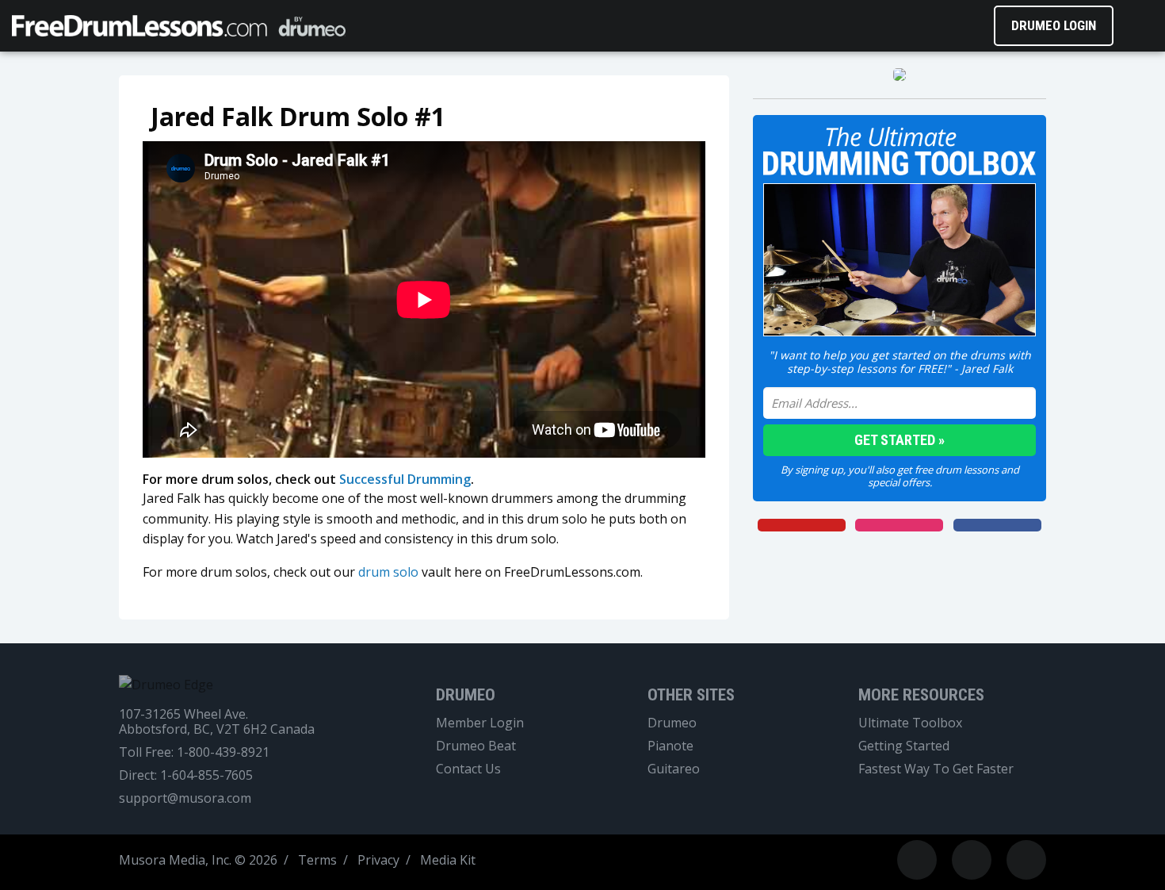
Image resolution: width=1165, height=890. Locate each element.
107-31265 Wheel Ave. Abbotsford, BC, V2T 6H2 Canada (217, 722)
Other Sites (691, 694)
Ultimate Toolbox (910, 723)
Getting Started (903, 746)
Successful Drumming (405, 479)
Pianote (670, 746)
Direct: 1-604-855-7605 (186, 775)
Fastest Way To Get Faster (936, 769)
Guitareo (673, 769)
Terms (317, 860)
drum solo (388, 572)
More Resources (921, 694)
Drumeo (465, 694)
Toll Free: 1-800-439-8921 (194, 752)
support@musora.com (185, 798)
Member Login (480, 723)
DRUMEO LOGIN (1053, 25)
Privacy (378, 860)
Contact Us (468, 769)
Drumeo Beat (476, 746)
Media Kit (448, 860)
